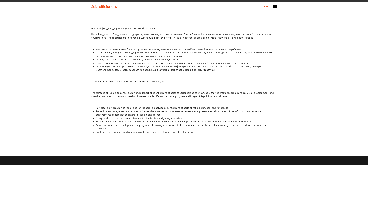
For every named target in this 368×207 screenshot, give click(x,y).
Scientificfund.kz (104, 6)
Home (267, 6)
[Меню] (275, 6)
